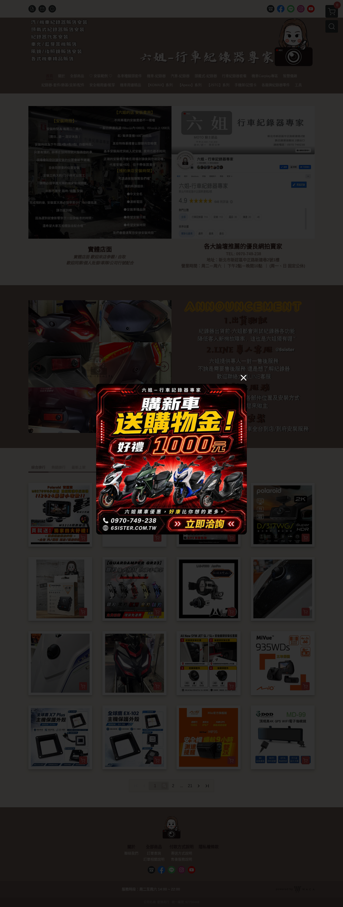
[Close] (244, 378)
